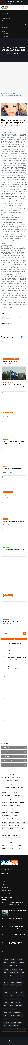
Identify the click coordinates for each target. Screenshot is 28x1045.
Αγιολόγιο (20, 959)
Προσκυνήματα (7, 992)
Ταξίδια (10, 547)
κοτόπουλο (4, 848)
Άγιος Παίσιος (14, 969)
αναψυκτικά (11, 822)
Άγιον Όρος (12, 985)
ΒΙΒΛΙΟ (5, 492)
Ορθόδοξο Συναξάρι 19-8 (9, 596)
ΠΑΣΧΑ (10, 1025)
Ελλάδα (12, 965)
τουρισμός (6, 1002)
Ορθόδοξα (14, 815)
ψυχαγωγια (6, 1022)
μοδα (10, 832)
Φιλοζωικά (22, 832)
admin (10, 53)
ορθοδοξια (4, 25)
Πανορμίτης (4, 828)
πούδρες (11, 805)
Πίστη (5, 1015)
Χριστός (22, 975)
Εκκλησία (11, 808)
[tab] (14, 639)
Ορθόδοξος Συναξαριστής (15, 979)
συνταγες (19, 985)
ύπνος (22, 842)
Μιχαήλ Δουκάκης (19, 799)
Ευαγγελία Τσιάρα (5, 33)
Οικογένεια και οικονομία (10, 361)
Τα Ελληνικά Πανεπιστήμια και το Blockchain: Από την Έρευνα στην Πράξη (13, 385)
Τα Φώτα (3, 23)
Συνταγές (6, 519)
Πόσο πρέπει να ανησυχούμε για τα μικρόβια (12, 469)
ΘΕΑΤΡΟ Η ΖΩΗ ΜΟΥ (5, 34)
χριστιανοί (19, 1015)
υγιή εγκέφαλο (5, 319)
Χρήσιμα (19, 125)
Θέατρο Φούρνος (5, 36)
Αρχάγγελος (17, 825)
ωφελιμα (6, 965)
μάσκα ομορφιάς (6, 838)
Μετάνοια (18, 1002)
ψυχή (12, 1002)
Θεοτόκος (13, 1022)
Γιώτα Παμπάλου (5, 16)
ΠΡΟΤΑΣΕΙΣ (10, 492)
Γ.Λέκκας (19, 845)
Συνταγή (4, 822)
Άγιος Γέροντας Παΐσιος (15, 999)
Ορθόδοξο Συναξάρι (8, 594)
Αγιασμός (4, 15)
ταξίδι (5, 1005)
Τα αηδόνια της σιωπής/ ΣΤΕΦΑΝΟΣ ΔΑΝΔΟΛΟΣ (12, 494)
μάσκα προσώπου (16, 838)
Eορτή (3, 11)
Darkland (4, 31)
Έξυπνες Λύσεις (17, 1012)
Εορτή (5, 1025)
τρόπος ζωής (11, 1015)
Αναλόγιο (6, 619)
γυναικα (11, 317)
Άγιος (20, 969)
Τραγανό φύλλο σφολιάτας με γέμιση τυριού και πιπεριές (15, 29)
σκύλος (15, 832)
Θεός (17, 975)
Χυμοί (24, 822)
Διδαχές (5, 962)
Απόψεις (5, 359)
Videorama (14, 1018)
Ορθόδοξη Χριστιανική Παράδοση (9, 818)
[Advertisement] (14, 78)
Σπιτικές (18, 805)
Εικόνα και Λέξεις (8, 1012)
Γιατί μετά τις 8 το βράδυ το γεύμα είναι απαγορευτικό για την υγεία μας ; (15, 1)
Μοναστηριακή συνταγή (7, 812)
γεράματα (4, 317)
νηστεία (17, 812)
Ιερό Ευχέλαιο (11, 845)
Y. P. (5, 388)
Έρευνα (17, 359)
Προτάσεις (16, 1025)
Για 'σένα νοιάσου (6, 835)
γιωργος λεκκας (5, 27)
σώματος (4, 808)
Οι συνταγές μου (6, 815)
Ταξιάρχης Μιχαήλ (14, 828)
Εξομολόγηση (13, 1008)
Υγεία (17, 317)
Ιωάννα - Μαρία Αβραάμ (7, 799)
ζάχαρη (18, 822)
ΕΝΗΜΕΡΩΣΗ (11, 359)
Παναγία (18, 965)
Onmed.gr (3, 243)
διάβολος (12, 995)
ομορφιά (4, 842)
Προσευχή (4, 805)
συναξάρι (6, 982)
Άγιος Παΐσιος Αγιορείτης (9, 1028)
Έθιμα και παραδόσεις (6, 18)
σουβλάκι (18, 848)
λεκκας (11, 848)
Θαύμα (11, 975)
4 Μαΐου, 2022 (17, 53)
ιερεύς (3, 825)
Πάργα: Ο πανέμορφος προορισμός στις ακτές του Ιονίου (13, 550)
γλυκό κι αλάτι (7, 1018)
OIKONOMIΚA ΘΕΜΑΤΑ (8, 382)
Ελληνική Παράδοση (8, 412)
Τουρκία (5, 1008)
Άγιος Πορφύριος (20, 995)
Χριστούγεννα (19, 1005)
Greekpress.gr (5, 13)
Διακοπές (11, 1005)
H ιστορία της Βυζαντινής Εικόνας (12, 414)
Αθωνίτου (22, 802)
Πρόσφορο (22, 818)
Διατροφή (15, 992)
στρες (16, 842)
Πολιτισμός (4, 802)
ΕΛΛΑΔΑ (5, 547)
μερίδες (9, 825)
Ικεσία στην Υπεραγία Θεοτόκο (11, 621)
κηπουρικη (15, 835)
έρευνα (12, 982)
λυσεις (3, 845)
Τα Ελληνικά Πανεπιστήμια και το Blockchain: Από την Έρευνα (16, 651)
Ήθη (2, 20)
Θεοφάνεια (4, 22)
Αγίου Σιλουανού (13, 802)
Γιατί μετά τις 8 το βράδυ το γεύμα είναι (17, 665)
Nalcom (12, 1040)
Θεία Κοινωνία (20, 1028)
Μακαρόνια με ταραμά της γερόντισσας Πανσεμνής (13, 522)
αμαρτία (5, 995)
